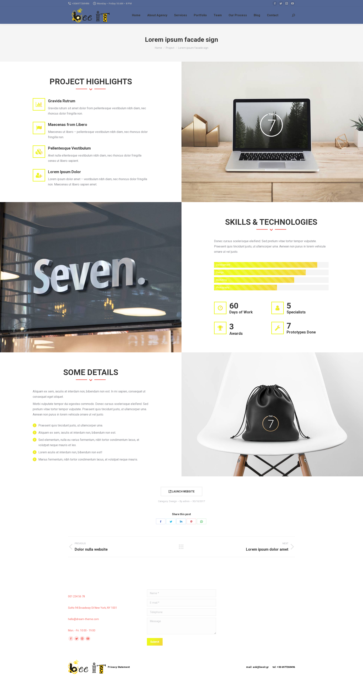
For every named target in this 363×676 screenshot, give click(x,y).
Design (173, 501)
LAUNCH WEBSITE (183, 491)
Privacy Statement (119, 667)
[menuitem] (136, 15)
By (185, 501)
